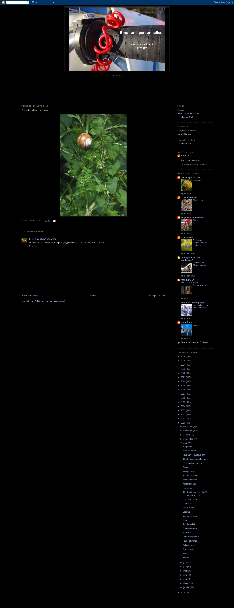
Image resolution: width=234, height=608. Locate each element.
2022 (183, 373)
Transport (187, 503)
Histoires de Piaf (185, 117)
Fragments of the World (192, 217)
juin (185, 566)
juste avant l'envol (191, 537)
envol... (186, 553)
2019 (183, 385)
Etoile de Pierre (190, 528)
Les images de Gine (190, 177)
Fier (194, 220)
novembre (188, 430)
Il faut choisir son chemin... (195, 459)
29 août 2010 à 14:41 (46, 239)
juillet (186, 562)
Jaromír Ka (186, 322)
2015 (183, 402)
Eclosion (187, 532)
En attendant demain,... (193, 463)
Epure (185, 520)
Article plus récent (29, 295)
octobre (187, 435)
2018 (183, 390)
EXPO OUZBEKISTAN (188, 113)
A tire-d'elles (187, 237)
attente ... (187, 557)
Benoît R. (185, 156)
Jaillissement (189, 545)
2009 (183, 592)
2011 (183, 418)
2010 (183, 423)
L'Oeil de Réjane (189, 197)
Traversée (187, 488)
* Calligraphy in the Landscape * (190, 258)
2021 (183, 377)
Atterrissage (188, 549)
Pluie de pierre (189, 451)
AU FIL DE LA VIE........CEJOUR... (190, 281)
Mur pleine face (190, 516)
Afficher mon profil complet (193, 165)
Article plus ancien (156, 295)
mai (185, 571)
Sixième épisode (190, 475)
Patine (185, 467)
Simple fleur (198, 200)
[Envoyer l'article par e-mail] (54, 221)
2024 (183, 365)
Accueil (93, 295)
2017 (183, 394)
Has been (197, 180)
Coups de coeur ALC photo (194, 342)
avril (185, 575)
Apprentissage (189, 484)
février (186, 583)
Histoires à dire (184, 143)
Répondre (33, 246)
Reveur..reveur (199, 285)
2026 (183, 356)
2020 (183, 381)
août (185, 443)
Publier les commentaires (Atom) (50, 301)
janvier (186, 587)
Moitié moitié (188, 508)
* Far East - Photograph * (193, 302)
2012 (183, 414)
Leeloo (32, 239)
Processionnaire (190, 479)
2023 (183, 369)
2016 (183, 398)
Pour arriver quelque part (194, 455)
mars (186, 579)
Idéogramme (188, 471)
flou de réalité (189, 524)
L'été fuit (186, 512)
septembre (188, 439)
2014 (183, 406)
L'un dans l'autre (190, 499)
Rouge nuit (187, 446)
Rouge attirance (190, 541)
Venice (196, 325)
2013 (183, 410)
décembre (188, 426)
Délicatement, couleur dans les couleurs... (200, 242)
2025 (183, 361)
